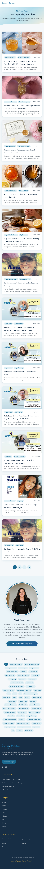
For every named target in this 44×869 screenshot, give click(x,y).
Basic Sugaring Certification (11, 779)
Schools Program (7, 790)
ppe (20, 697)
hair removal (30, 686)
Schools (4, 816)
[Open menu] (40, 3)
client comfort (9, 675)
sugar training (32, 716)
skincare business (10, 705)
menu (14, 697)
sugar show (20, 716)
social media (23, 705)
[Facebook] (3, 767)
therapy (19, 731)
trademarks (28, 731)
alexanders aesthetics (32, 664)
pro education (37, 697)
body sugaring (34, 668)
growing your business (16, 686)
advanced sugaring (16, 664)
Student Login (9, 762)
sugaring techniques (23, 723)
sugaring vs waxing (23, 727)
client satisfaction (23, 675)
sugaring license (8, 723)
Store (3, 812)
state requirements (9, 708)
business (23, 671)
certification (33, 671)
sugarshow (36, 727)
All (6, 664)
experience (29, 683)
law (9, 694)
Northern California (8, 839)
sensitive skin (23, 701)
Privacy (4, 826)
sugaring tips (37, 723)
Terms (4, 823)
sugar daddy (22, 712)
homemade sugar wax (24, 690)
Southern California (28, 840)
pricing (27, 697)
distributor (35, 675)
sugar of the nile (34, 712)
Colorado (5, 843)
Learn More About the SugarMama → (22, 644)
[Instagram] (6, 767)
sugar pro (11, 716)
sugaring (21, 719)
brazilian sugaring (12, 671)
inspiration (37, 690)
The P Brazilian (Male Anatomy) (12, 783)
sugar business (36, 708)
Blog (3, 819)
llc (20, 694)
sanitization (12, 701)
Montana (5, 847)
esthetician (32, 679)
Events (4, 806)
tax (13, 731)
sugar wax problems (9, 719)
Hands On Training (8, 786)
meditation (6, 697)
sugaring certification (34, 719)
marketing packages (30, 694)
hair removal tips (8, 690)
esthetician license (17, 683)
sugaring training (10, 727)
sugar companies (10, 712)
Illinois (24, 843)
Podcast (4, 809)
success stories (23, 708)
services (33, 701)
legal (14, 694)
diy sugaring (12, 679)
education (22, 679)
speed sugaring (34, 705)
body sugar (23, 668)
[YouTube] (10, 767)
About (4, 802)
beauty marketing (11, 668)
